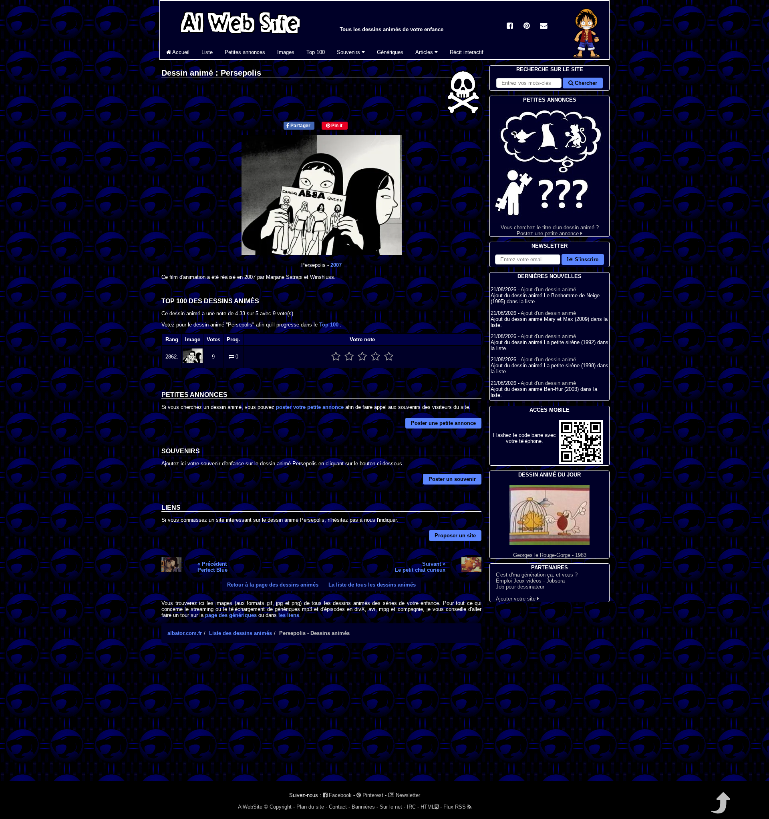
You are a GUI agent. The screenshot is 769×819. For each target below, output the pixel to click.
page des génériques (231, 615)
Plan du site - (311, 807)
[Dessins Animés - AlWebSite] (587, 57)
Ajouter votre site (516, 599)
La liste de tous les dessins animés (372, 585)
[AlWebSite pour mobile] (581, 462)
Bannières (363, 807)
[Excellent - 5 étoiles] (388, 357)
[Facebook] (510, 27)
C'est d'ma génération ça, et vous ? (537, 575)
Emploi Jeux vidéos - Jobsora (530, 581)
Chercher (585, 83)
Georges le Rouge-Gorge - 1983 (549, 555)
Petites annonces (245, 52)
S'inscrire (585, 259)
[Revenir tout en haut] (720, 808)
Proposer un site (455, 536)
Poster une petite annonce (443, 423)
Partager (299, 125)
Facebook (339, 795)
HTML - (431, 807)
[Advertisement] (321, 719)
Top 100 (315, 52)
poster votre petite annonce (310, 407)
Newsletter (407, 795)
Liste (207, 52)
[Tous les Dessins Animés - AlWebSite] (240, 35)
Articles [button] (425, 52)
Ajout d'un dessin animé (548, 289)
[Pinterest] (527, 27)
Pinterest (372, 795)
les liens (288, 615)
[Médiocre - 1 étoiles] (335, 357)
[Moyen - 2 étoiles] (349, 357)
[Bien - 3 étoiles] (362, 357)
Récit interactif (466, 52)
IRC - (413, 807)
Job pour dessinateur (520, 587)
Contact (338, 807)
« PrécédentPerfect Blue (212, 567)
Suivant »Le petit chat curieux (420, 567)
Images (285, 52)
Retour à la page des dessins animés (272, 585)
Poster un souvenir (452, 479)
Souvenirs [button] (349, 52)
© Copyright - (279, 807)
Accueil (180, 52)
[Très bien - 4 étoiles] (375, 357)
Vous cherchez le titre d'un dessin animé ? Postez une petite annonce (550, 230)
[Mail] (543, 27)
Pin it (336, 125)
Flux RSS (455, 807)
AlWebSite (250, 807)
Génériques (390, 52)
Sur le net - (392, 807)
